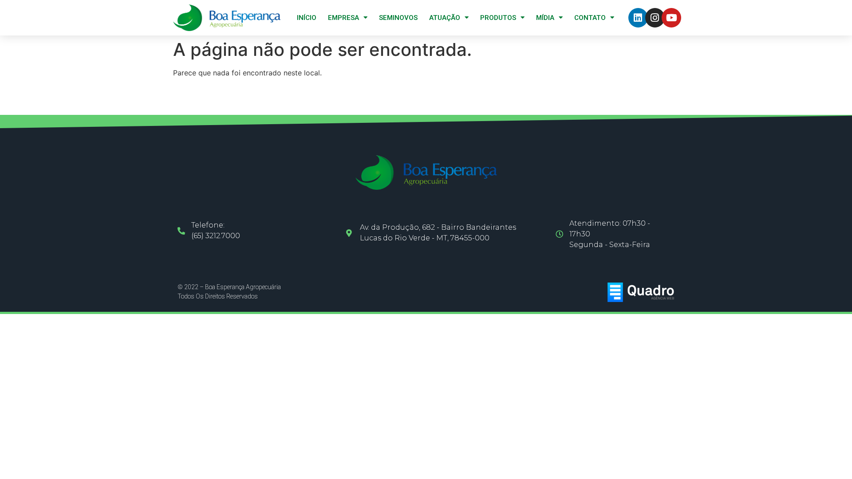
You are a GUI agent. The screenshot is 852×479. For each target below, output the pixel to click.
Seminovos (398, 18)
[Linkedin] (638, 17)
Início (306, 18)
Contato (590, 18)
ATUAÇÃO (444, 18)
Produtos (498, 18)
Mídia (545, 18)
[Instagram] (655, 17)
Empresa (343, 18)
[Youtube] (671, 17)
